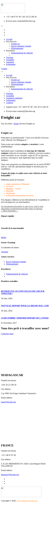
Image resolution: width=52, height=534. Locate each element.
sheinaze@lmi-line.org (10, 475)
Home (16, 124)
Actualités (10, 60)
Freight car (15, 44)
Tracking (9, 57)
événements (10, 64)
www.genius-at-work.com (27, 501)
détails (3, 237)
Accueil (9, 39)
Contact (4, 69)
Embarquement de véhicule (22, 53)
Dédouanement (17, 48)
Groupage (10, 62)
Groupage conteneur (14, 98)
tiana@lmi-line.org (8, 402)
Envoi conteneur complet (21, 46)
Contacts (9, 103)
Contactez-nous (7, 334)
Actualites (10, 96)
